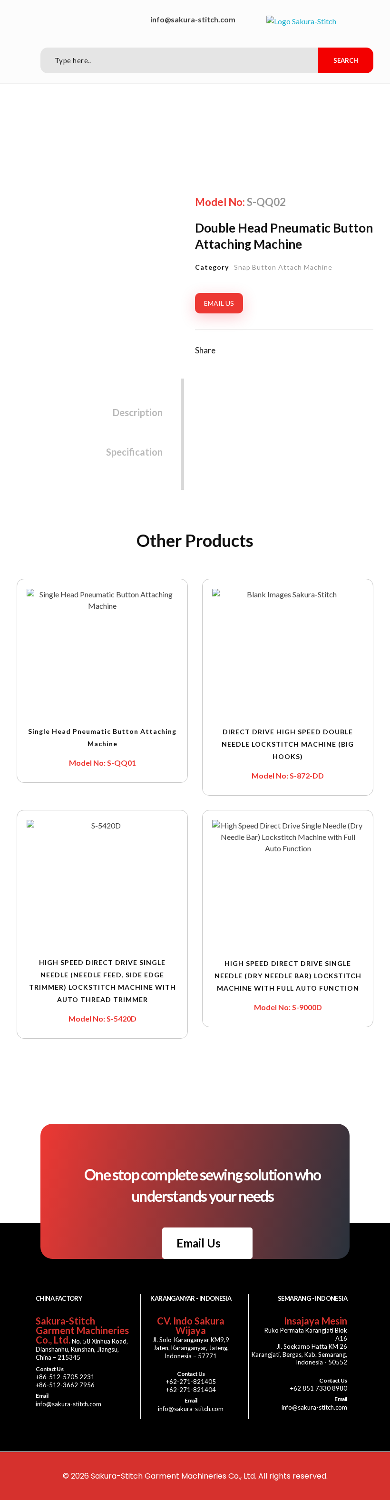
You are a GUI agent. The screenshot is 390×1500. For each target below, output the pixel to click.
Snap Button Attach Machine (283, 267)
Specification (134, 452)
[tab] (137, 404)
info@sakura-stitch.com (192, 19)
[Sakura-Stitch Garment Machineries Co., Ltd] (301, 21)
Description (138, 412)
